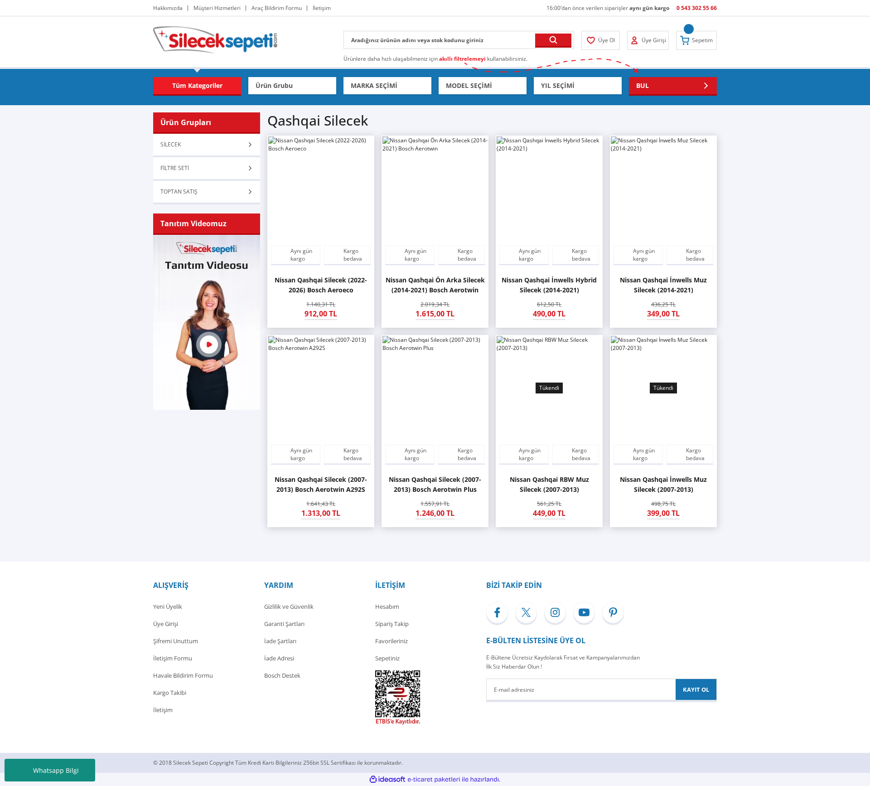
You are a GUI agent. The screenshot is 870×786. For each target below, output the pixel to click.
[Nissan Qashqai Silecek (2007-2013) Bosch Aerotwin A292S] (320, 388)
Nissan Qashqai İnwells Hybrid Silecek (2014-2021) (549, 285)
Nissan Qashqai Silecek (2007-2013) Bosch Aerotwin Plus (435, 484)
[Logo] (215, 39)
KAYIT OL (696, 689)
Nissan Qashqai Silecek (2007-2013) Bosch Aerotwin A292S (321, 484)
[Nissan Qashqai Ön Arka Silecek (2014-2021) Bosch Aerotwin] (435, 189)
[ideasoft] (387, 779)
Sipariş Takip (392, 624)
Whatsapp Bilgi (56, 770)
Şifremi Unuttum (175, 641)
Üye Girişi (165, 624)
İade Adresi (279, 658)
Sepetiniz (387, 658)
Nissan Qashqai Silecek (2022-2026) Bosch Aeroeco (321, 285)
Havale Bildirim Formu (183, 675)
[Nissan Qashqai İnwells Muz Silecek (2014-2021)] (663, 189)
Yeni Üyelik (167, 606)
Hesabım (387, 606)
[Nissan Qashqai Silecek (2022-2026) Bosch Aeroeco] (320, 189)
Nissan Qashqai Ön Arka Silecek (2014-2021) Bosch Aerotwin (435, 285)
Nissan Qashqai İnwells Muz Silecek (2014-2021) (663, 285)
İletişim (163, 710)
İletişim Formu (172, 658)
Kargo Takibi (169, 693)
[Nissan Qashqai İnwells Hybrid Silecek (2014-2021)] (549, 189)
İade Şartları (280, 641)
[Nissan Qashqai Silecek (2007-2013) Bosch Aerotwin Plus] (435, 388)
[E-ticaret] (433, 780)
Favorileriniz (391, 641)
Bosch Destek (282, 675)
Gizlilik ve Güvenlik (289, 606)
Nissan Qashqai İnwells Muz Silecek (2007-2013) (663, 484)
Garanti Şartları (284, 624)
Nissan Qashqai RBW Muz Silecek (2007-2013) (549, 484)
